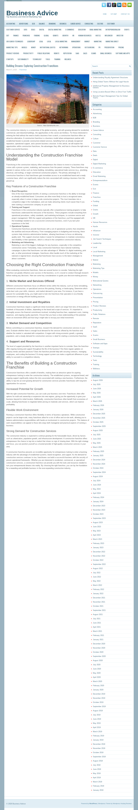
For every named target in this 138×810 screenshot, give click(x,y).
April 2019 (97, 727)
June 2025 (97, 439)
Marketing (98, 41)
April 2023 (97, 535)
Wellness (67, 59)
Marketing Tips (12, 47)
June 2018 (97, 769)
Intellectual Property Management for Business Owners (111, 87)
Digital (41, 29)
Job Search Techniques (14, 41)
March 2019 (97, 732)
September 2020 (99, 656)
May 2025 (97, 443)
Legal (41, 41)
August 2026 (98, 380)
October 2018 (98, 752)
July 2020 (96, 665)
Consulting (89, 23)
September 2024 (99, 472)
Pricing (121, 47)
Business (63, 23)
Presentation (109, 47)
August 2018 (98, 761)
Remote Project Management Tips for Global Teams (110, 97)
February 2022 (98, 589)
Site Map (114, 14)
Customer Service (13, 29)
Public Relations (43, 53)
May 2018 (97, 773)
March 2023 (97, 539)
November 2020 (99, 648)
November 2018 (99, 748)
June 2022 (97, 577)
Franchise (26, 35)
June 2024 (97, 485)
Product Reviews (12, 53)
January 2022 (98, 594)
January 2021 (98, 640)
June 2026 (97, 389)
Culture (100, 23)
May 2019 (97, 723)
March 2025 (97, 447)
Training (57, 59)
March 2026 (97, 401)
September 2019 (99, 706)
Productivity (28, 53)
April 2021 (97, 627)
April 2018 (97, 778)
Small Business (106, 53)
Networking (63, 47)
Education (82, 29)
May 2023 (97, 531)
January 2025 (98, 456)
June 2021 (97, 623)
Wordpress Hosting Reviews (122, 803)
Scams (93, 53)
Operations (76, 47)
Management (75, 41)
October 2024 (98, 468)
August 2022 (98, 568)
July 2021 (96, 619)
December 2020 (99, 644)
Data (25, 29)
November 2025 (99, 418)
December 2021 (99, 598)
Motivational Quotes (47, 47)
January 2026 (98, 410)
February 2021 (98, 635)
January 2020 (98, 690)
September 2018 (99, 757)
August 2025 (98, 430)
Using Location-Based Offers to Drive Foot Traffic (112, 92)
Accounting (10, 23)
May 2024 (97, 489)
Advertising (23, 23)
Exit (7, 35)
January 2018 (98, 790)
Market (87, 41)
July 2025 (96, 435)
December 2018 (99, 744)
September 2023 (99, 518)
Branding (52, 23)
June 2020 (97, 669)
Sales (85, 53)
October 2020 (98, 652)
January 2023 (98, 548)
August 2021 (98, 614)
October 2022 (98, 560)
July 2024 (96, 481)
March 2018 (97, 782)
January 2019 (98, 740)
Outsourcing (89, 47)
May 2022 (97, 581)
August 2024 (98, 476)
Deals (33, 29)
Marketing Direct (112, 41)
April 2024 (97, 493)
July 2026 (96, 384)
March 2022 (97, 585)
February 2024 (98, 497)
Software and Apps (123, 53)
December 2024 (99, 460)
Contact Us (125, 14)
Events (126, 29)
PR (99, 47)
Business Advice (32, 13)
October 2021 (98, 606)
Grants (55, 35)
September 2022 (99, 564)
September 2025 (99, 426)
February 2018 (98, 786)
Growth (65, 35)
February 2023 (98, 543)
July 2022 (96, 573)
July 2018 (96, 765)
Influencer (109, 35)
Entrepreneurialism (113, 29)
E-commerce (69, 29)
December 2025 (99, 414)
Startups (10, 59)
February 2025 (98, 451)
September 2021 (99, 610)
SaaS (77, 53)
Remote (56, 53)
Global (46, 35)
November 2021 (99, 602)
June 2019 (97, 719)
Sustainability (23, 59)
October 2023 (98, 514)
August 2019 (98, 711)
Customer (111, 23)
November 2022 (99, 556)
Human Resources (85, 35)
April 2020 (97, 677)
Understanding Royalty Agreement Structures (110, 77)
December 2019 (99, 694)
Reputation (67, 53)
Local (49, 41)
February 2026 (98, 405)
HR (73, 35)
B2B (33, 23)
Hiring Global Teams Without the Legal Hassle (111, 82)
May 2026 (97, 393)
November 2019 (99, 698)
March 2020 (97, 681)
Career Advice (75, 23)
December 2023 (99, 506)
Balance (42, 23)
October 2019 (98, 702)
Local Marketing (61, 41)
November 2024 (99, 464)
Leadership (31, 41)
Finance (16, 35)
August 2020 (98, 660)
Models (24, 47)
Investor (120, 35)
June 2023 (97, 527)
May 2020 (97, 673)
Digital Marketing (54, 29)
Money (33, 47)
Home (105, 14)
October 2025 (98, 422)
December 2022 (99, 552)
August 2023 (98, 522)
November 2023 (99, 510)
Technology (37, 59)
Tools (48, 59)
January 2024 (98, 502)
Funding (37, 35)
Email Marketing (95, 29)
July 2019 (96, 715)
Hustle (98, 35)
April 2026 (97, 397)
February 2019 (98, 736)
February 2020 (98, 686)
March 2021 (97, 631)
